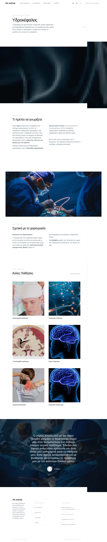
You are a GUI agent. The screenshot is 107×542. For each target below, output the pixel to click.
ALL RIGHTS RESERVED (19, 539)
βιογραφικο (25, 3)
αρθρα (56, 3)
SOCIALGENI (77, 539)
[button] (9, 453)
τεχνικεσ (47, 3)
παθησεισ (36, 3)
